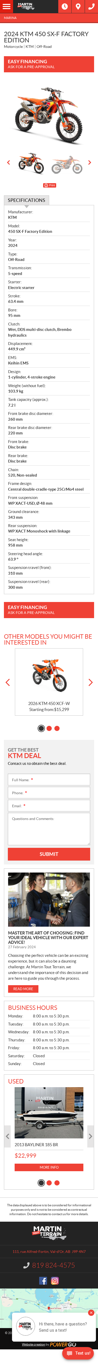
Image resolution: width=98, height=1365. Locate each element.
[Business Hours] (64, 6)
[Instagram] (55, 1281)
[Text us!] (78, 1354)
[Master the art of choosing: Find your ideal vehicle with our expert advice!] (49, 900)
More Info (49, 1167)
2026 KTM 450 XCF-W (49, 703)
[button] (8, 162)
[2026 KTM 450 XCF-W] (49, 674)
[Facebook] (43, 1281)
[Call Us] (91, 6)
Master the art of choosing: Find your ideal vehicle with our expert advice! (48, 938)
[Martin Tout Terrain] (35, 6)
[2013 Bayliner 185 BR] (49, 1112)
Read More (23, 989)
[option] (49, 114)
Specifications (26, 200)
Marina (10, 18)
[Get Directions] (78, 6)
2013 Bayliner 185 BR (36, 1144)
